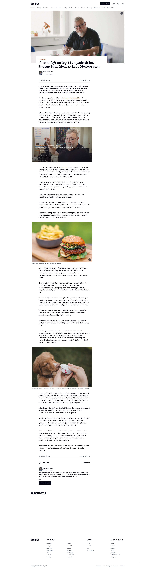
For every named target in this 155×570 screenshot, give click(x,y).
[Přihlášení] (113, 3)
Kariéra (112, 550)
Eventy (103, 7)
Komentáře (69, 546)
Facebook (99, 566)
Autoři (88, 543)
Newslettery (97, 7)
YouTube (122, 566)
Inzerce (113, 548)
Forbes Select (110, 7)
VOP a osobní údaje (116, 554)
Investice (33, 7)
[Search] (118, 3)
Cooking (65, 7)
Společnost (46, 7)
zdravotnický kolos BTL (71, 98)
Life (60, 7)
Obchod (89, 546)
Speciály (77, 7)
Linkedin (41, 479)
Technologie (54, 7)
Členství (113, 546)
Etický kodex (114, 557)
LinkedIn (116, 566)
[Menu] (122, 3)
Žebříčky (71, 7)
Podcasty (89, 7)
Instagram (109, 566)
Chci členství (105, 3)
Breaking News (70, 554)
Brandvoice (70, 557)
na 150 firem (62, 167)
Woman (83, 7)
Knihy (88, 548)
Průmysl (39, 7)
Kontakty (113, 552)
